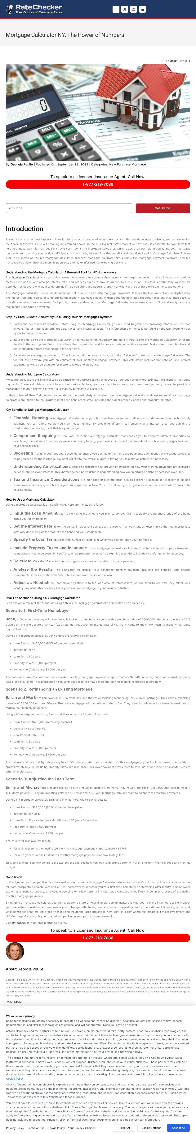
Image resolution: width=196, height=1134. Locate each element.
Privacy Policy (15, 1128)
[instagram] (133, 9)
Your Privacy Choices (81, 1128)
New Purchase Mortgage (127, 164)
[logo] (34, 5)
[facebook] (116, 9)
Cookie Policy (15, 1078)
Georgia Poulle (22, 164)
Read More (14, 1002)
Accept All (178, 1127)
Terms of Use (35, 1128)
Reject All (124, 1127)
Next (183, 61)
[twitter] (124, 9)
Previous (170, 61)
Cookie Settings (151, 1127)
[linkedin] (142, 9)
